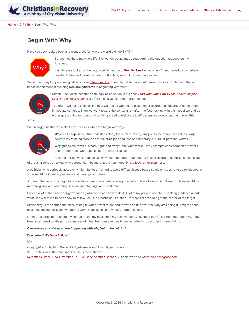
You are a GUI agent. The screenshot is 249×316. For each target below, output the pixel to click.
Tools (159, 10)
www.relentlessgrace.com (160, 257)
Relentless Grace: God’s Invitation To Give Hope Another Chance (71, 257)
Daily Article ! (59, 235)
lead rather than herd (149, 162)
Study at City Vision (217, 10)
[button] (129, 10)
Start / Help (119, 10)
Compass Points (183, 10)
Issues (141, 10)
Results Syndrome (137, 70)
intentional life (99, 82)
